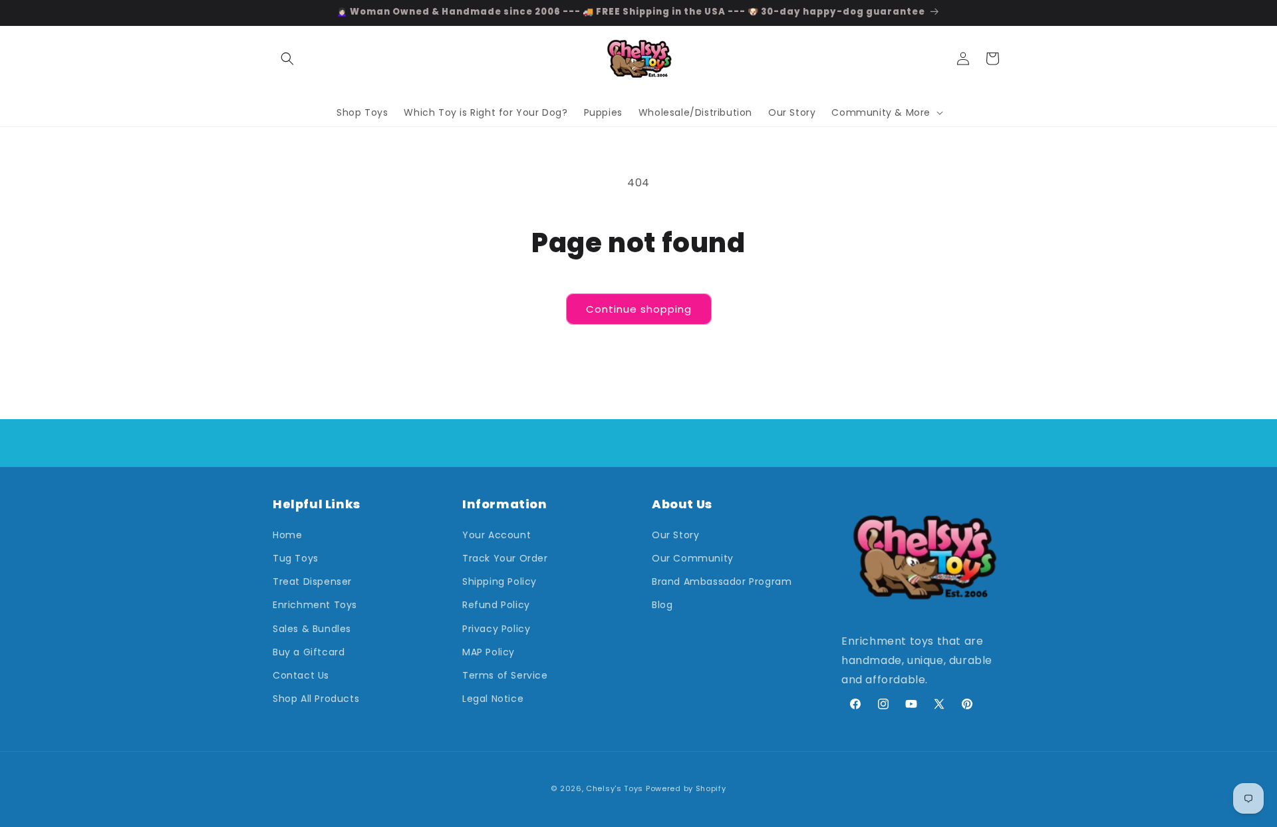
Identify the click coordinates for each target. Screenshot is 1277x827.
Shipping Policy (499, 581)
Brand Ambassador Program (721, 581)
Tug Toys (296, 558)
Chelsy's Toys (614, 788)
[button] (287, 58)
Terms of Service (505, 675)
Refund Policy (496, 604)
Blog (662, 604)
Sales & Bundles (312, 628)
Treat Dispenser (312, 581)
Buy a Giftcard (309, 652)
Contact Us (301, 675)
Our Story (675, 535)
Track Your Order (505, 558)
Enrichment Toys (315, 604)
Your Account (496, 535)
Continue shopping (639, 309)
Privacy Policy (496, 628)
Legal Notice (492, 698)
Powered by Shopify (686, 788)
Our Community (693, 558)
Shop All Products (316, 698)
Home (287, 535)
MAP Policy (488, 652)
